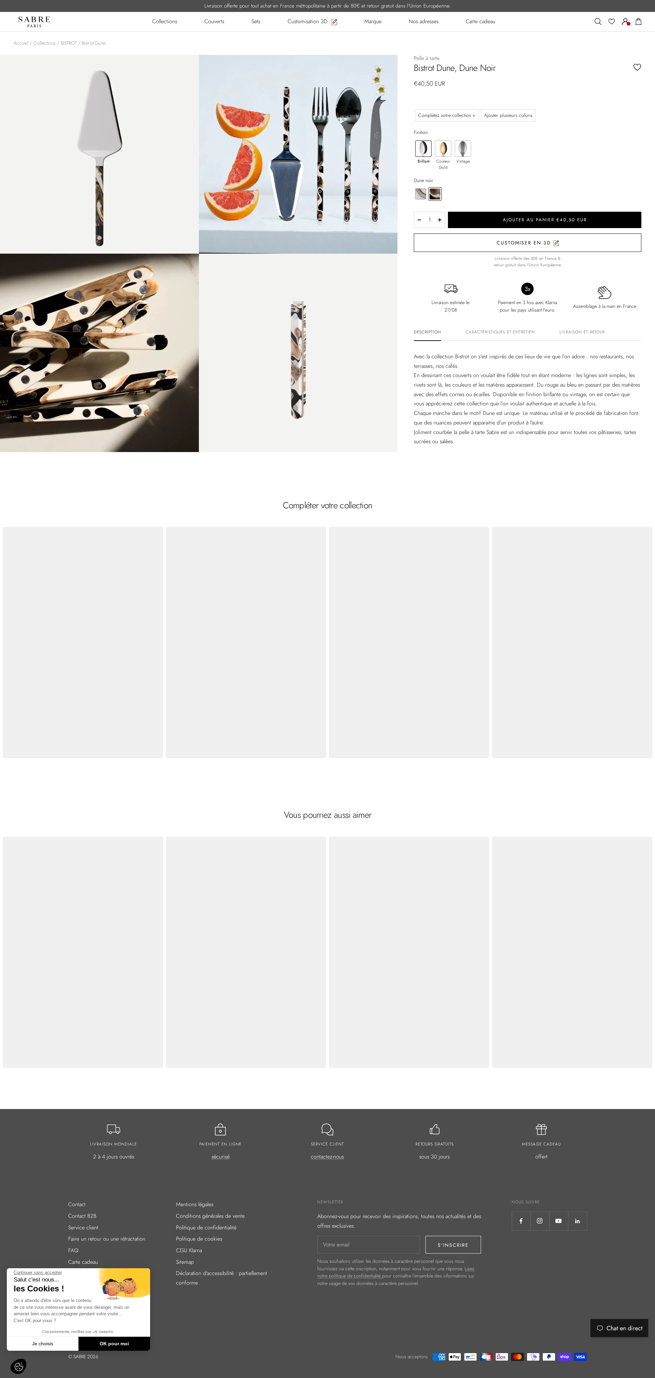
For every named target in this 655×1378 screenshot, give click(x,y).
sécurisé (221, 1156)
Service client (83, 1227)
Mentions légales (194, 1204)
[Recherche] (598, 21)
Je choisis (42, 1343)
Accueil (21, 43)
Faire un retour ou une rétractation (106, 1239)
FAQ (73, 1250)
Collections (44, 43)
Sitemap (185, 1262)
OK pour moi (114, 1343)
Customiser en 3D (525, 242)
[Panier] (639, 21)
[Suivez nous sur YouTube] (558, 1221)
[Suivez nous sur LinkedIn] (577, 1221)
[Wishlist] (611, 21)
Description (427, 332)
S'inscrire (453, 1245)
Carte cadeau (83, 1262)
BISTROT (69, 43)
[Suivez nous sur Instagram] (539, 1221)
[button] (18, 1366)
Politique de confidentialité (206, 1227)
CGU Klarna (189, 1250)
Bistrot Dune (93, 43)
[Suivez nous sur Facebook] (521, 1221)
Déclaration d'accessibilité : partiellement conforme (221, 1278)
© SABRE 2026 (83, 1356)
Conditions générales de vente (210, 1216)
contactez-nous (327, 1156)
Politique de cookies (199, 1239)
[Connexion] (625, 21)
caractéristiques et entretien (500, 332)
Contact (77, 1204)
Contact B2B (82, 1216)
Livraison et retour (582, 332)
